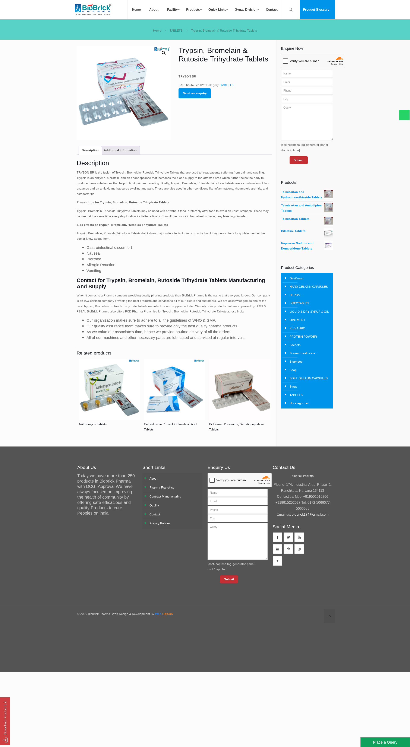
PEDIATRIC (297, 328)
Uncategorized (299, 403)
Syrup (293, 386)
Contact (154, 514)
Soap (293, 370)
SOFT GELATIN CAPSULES (309, 378)
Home (157, 30)
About (153, 478)
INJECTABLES (299, 303)
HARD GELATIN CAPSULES (309, 286)
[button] (164, 53)
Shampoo (296, 361)
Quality (154, 505)
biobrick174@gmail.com (310, 514)
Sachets (295, 345)
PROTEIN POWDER (303, 336)
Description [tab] (90, 150)
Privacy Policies (159, 523)
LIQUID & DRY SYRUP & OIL (309, 311)
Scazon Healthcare (302, 353)
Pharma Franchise (161, 487)
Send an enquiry (195, 93)
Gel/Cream (297, 278)
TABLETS (176, 30)
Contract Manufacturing (165, 496)
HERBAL (295, 295)
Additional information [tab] (120, 150)
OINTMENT (297, 320)
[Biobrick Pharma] (93, 9)
